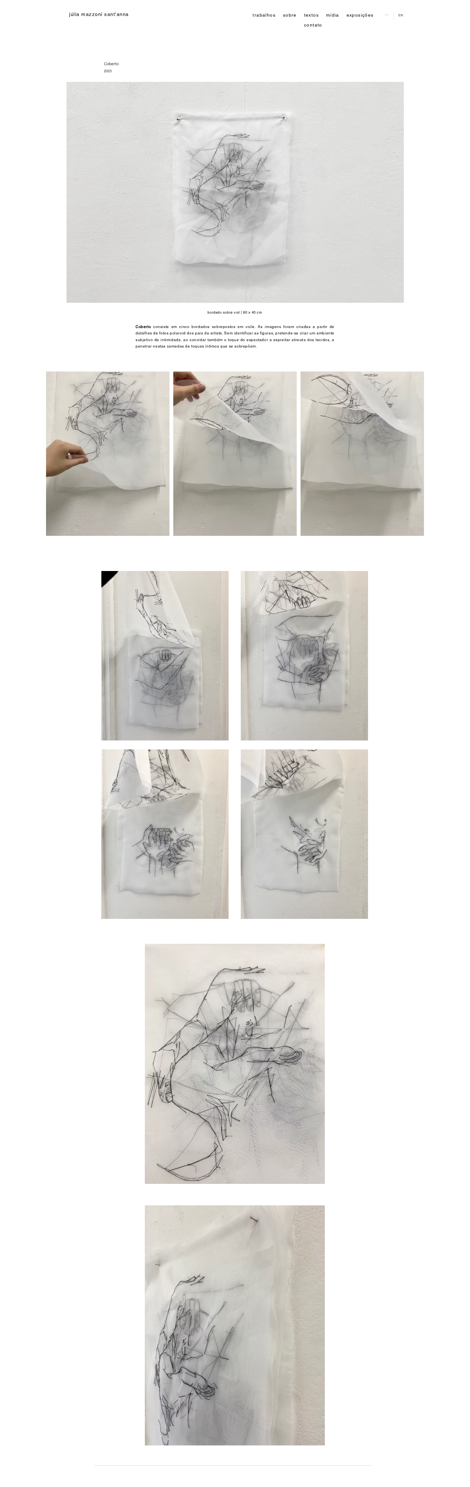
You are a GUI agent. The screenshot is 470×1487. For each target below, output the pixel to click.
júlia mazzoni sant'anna (99, 14)
